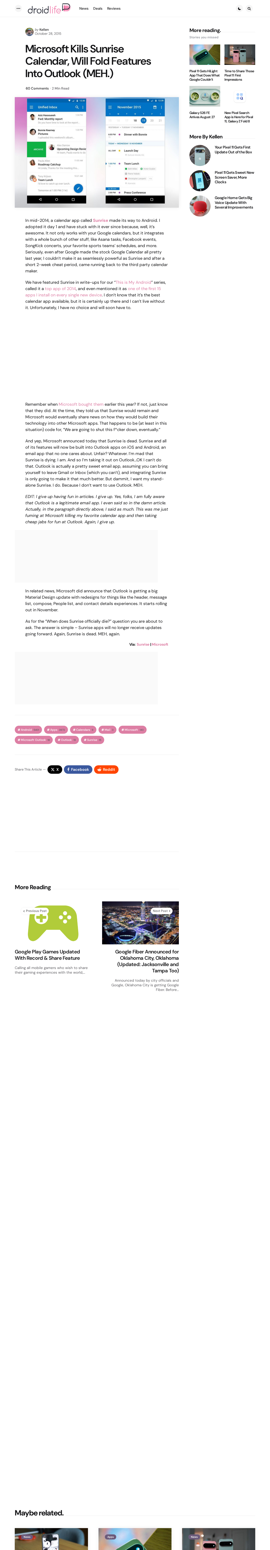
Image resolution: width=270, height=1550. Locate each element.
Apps (57, 730)
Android (30, 730)
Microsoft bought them (81, 404)
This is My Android (133, 282)
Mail (109, 730)
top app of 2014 (60, 288)
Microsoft (160, 644)
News (27, 1537)
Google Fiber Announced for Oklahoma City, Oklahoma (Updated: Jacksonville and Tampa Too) (147, 961)
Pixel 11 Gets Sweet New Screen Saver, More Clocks (234, 177)
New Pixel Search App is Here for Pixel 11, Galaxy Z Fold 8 (238, 117)
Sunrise (100, 220)
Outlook (68, 740)
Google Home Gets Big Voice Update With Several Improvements (234, 202)
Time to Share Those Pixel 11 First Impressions (239, 75)
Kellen (44, 29)
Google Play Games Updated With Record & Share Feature (47, 955)
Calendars (84, 730)
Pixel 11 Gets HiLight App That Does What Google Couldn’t (204, 75)
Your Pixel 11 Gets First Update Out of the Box (233, 149)
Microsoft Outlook (35, 740)
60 (37, 88)
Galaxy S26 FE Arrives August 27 (202, 115)
